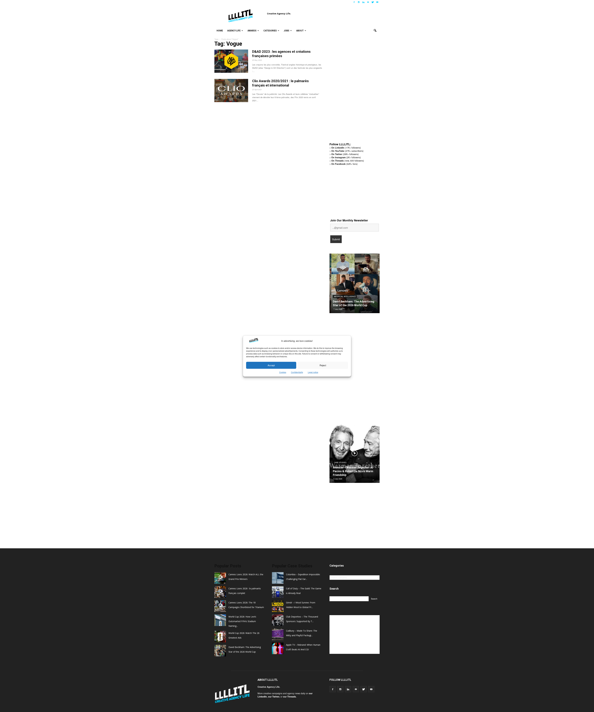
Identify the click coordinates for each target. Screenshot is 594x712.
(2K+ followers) (346, 157)
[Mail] (368, 2)
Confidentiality (297, 372)
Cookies (282, 372)
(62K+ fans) (344, 163)
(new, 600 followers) (347, 160)
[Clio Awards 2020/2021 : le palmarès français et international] (231, 90)
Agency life (234, 30)
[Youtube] (377, 2)
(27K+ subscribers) (347, 150)
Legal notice (313, 372)
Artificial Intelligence (345, 297)
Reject (323, 365)
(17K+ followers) (346, 147)
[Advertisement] (352, 92)
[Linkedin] (363, 2)
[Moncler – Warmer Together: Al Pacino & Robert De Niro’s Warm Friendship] (354, 454)
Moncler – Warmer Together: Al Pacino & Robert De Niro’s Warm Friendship (353, 471)
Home (220, 30)
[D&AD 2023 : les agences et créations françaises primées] (231, 61)
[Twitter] (372, 2)
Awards (252, 30)
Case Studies (340, 463)
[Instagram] (358, 2)
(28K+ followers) (345, 154)
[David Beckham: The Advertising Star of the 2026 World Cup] (354, 284)
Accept (271, 365)
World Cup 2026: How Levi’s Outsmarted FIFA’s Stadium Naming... (242, 621)
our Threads (289, 696)
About (300, 30)
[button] (375, 30)
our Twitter (273, 696)
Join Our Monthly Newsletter (349, 220)
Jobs (286, 30)
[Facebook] (354, 2)
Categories (270, 30)
